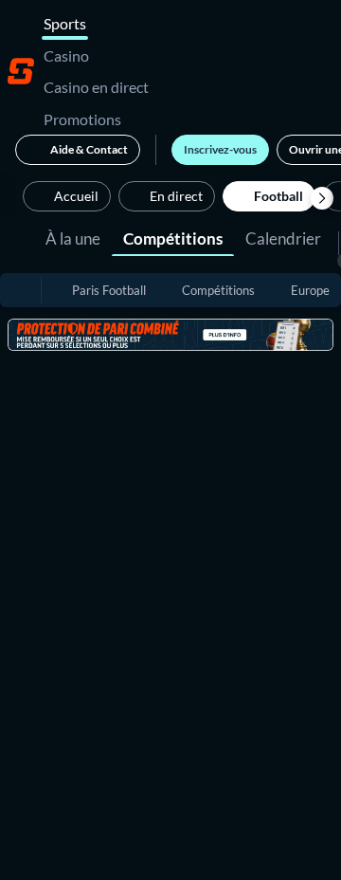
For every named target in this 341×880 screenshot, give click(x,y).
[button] (322, 198)
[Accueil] (21, 71)
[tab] (73, 237)
